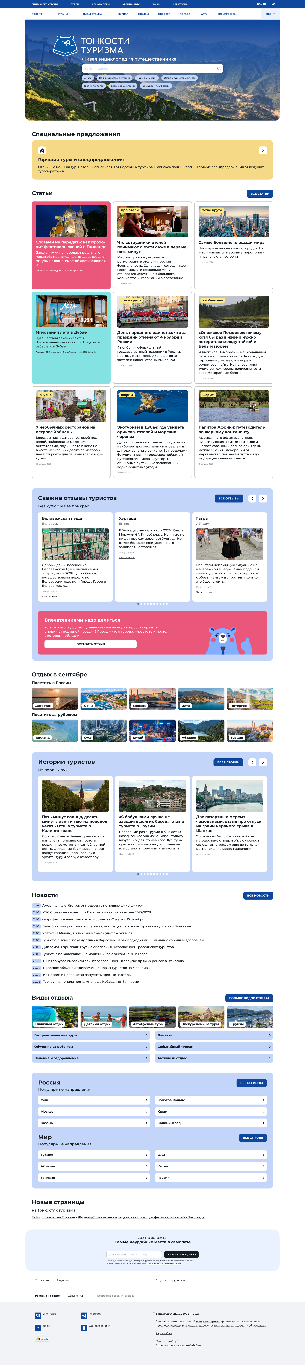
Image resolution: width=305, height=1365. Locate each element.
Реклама (47, 1295)
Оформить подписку (181, 1254)
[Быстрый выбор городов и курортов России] (46, 14)
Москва (47, 1111)
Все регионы (251, 1083)
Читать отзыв (50, 596)
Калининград (169, 1123)
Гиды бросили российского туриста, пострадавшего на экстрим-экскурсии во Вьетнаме (116, 926)
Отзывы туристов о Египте (179, 77)
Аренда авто (131, 4)
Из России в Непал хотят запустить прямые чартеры (87, 975)
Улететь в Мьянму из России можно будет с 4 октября (87, 933)
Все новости (258, 895)
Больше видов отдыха (249, 998)
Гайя (36, 1217)
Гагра (202, 518)
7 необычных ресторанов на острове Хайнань (65, 429)
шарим (127, 395)
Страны (63, 14)
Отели (75, 4)
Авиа (101, 4)
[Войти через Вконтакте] (273, 4)
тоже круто (212, 210)
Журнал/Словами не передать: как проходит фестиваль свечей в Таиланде (141, 1217)
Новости (164, 14)
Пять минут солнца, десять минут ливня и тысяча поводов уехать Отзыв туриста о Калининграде (74, 823)
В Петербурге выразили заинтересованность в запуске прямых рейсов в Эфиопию (113, 961)
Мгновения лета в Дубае (61, 332)
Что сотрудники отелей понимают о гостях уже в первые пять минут (151, 247)
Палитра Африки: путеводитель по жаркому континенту (232, 429)
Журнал (123, 14)
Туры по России (147, 77)
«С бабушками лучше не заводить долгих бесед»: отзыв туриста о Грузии (151, 821)
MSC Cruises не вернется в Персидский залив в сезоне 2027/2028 (96, 912)
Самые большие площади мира (232, 242)
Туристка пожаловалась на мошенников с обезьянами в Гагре (95, 954)
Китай (163, 1166)
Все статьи (260, 193)
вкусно (46, 395)
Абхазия (48, 1166)
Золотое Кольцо (171, 1100)
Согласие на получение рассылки (164, 1263)
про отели (130, 210)
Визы (156, 4)
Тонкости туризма (168, 1313)
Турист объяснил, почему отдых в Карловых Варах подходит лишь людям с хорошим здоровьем (123, 940)
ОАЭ (161, 1155)
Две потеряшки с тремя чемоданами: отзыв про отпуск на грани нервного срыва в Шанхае (228, 823)
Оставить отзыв (90, 644)
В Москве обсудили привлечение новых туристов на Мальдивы (96, 968)
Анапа (88, 77)
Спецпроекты (227, 14)
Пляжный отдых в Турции (114, 77)
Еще (269, 14)
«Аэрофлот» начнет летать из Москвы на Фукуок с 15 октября (93, 919)
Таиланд (48, 1178)
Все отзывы (229, 498)
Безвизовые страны (123, 85)
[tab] (138, 604)
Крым (162, 1111)
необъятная (212, 300)
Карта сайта (164, 1333)
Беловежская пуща (62, 518)
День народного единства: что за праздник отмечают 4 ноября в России (152, 337)
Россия (37, 14)
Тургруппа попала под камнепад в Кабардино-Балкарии (91, 982)
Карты (204, 14)
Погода (185, 14)
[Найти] (219, 68)
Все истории (228, 762)
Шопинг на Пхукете (58, 1217)
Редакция (63, 1280)
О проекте (42, 1280)
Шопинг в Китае (93, 85)
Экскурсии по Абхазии (155, 85)
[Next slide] (263, 498)
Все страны (253, 1138)
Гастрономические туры (55, 1035)
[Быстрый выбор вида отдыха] (106, 14)
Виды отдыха (92, 14)
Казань (47, 1123)
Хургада (127, 518)
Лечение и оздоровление (56, 1058)
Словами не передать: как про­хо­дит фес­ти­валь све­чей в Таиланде (71, 244)
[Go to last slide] (252, 498)
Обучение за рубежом (53, 1047)
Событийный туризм (175, 1047)
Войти (261, 4)
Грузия (163, 1178)
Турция (47, 1155)
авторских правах (208, 1321)
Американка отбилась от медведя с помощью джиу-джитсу (92, 905)
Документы (75, 1295)
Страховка (180, 4)
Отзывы (143, 14)
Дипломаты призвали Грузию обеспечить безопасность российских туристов (108, 947)
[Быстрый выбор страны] (72, 14)
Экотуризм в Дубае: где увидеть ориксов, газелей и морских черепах (150, 432)
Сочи (45, 1100)
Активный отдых (172, 1058)
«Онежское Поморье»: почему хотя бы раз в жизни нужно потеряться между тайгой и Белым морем (230, 339)
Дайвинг (165, 1035)
